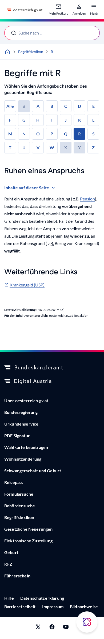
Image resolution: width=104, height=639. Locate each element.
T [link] (10, 147)
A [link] (38, 106)
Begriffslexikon (30, 51)
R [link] (79, 133)
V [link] (38, 147)
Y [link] (79, 147)
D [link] (79, 106)
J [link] (66, 119)
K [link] (79, 119)
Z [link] (93, 147)
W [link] (52, 147)
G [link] (24, 119)
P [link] (51, 133)
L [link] (93, 119)
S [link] (93, 133)
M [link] (10, 133)
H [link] (37, 119)
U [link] (24, 147)
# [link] (24, 106)
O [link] (38, 133)
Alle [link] (10, 106)
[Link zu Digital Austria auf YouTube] (66, 628)
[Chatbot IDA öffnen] (87, 622)
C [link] (65, 106)
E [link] (93, 106)
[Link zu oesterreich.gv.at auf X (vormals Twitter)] (38, 628)
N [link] (24, 133)
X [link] (65, 147)
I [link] (52, 119)
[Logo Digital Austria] (52, 381)
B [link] (51, 106)
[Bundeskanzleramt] (52, 367)
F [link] (10, 119)
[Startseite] (7, 52)
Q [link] (65, 133)
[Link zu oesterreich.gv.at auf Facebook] (52, 628)
